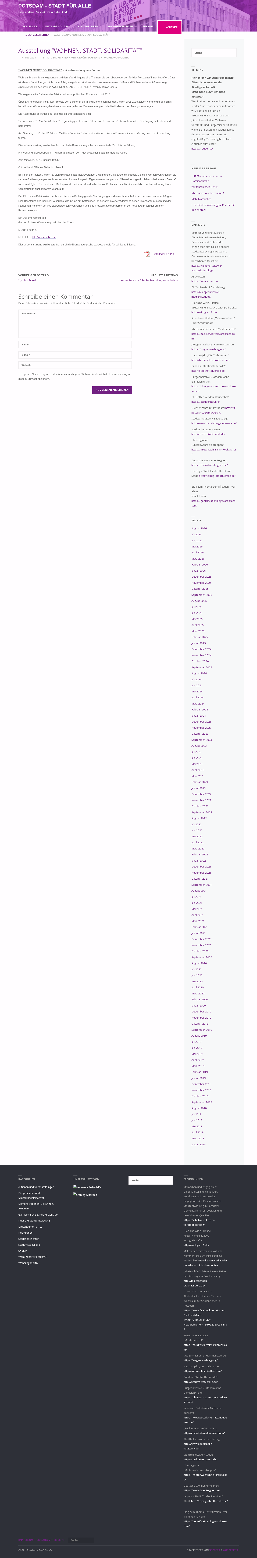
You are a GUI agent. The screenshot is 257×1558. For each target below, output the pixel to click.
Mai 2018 (197, 1126)
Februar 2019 (199, 1072)
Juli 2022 (196, 824)
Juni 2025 (196, 613)
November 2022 (201, 800)
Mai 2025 (197, 619)
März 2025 (198, 631)
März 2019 (198, 1066)
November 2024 (201, 655)
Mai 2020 (197, 981)
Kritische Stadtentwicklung (34, 1220)
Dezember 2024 (201, 649)
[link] (105, 41)
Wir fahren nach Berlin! (204, 187)
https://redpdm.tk (202, 148)
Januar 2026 (198, 570)
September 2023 (201, 739)
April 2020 (197, 987)
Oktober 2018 (200, 1096)
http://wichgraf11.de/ (204, 312)
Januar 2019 (198, 1078)
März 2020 (198, 993)
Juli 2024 (196, 679)
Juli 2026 (196, 534)
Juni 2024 (196, 685)
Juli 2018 (196, 1114)
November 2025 (201, 582)
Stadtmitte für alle (29, 1244)
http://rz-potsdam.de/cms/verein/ (204, 1433)
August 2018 (199, 1108)
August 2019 (199, 1035)
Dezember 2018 (201, 1084)
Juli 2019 (196, 1041)
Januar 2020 (198, 1005)
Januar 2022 (198, 860)
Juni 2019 (196, 1047)
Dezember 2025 (201, 576)
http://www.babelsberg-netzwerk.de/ (214, 423)
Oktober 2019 (200, 1023)
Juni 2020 (196, 975)
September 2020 (201, 957)
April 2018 (197, 1132)
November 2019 (201, 1017)
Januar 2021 (198, 933)
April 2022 (197, 842)
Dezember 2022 (201, 794)
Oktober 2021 (200, 878)
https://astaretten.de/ (204, 281)
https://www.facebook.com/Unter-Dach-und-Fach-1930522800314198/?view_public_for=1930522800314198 (205, 1320)
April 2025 (197, 625)
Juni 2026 (196, 540)
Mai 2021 (197, 909)
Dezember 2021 (201, 866)
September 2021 (201, 884)
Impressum (25, 1540)
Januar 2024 (198, 715)
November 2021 (201, 872)
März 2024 (198, 703)
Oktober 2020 (200, 951)
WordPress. (231, 1550)
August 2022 (199, 818)
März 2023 (198, 776)
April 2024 (197, 697)
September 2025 (201, 594)
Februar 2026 (199, 564)
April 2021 (197, 915)
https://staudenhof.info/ (205, 401)
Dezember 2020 (201, 939)
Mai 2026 (197, 546)
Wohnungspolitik (116, 57)
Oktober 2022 (200, 806)
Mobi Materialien (201, 199)
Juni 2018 (196, 1120)
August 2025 (199, 600)
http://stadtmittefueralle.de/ (208, 370)
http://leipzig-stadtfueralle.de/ (217, 475)
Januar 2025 (198, 643)
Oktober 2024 (200, 661)
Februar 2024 (199, 709)
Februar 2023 (199, 782)
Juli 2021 (196, 896)
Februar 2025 (199, 637)
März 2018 (198, 1138)
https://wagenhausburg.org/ (208, 349)
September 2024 (201, 667)
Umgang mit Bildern (50, 1540)
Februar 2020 (199, 999)
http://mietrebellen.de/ (44, 237)
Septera (214, 1550)
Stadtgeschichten (55, 57)
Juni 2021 (196, 902)
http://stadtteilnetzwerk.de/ (208, 434)
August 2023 (199, 745)
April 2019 (197, 1059)
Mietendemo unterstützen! (207, 193)
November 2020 (201, 945)
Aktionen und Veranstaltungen (36, 1187)
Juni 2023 (196, 757)
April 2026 (197, 552)
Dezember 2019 (201, 1011)
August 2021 (199, 890)
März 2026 (198, 558)
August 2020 (199, 963)
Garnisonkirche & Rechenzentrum (38, 1214)
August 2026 (199, 528)
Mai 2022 (197, 836)
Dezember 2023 (201, 721)
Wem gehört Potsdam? (86, 57)
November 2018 (201, 1090)
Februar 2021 (199, 927)
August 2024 (199, 673)
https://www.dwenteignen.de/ (209, 465)
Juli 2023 (196, 752)
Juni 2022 (196, 830)
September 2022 (201, 812)
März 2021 (198, 921)
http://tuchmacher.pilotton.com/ (210, 360)
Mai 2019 (197, 1054)
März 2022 (198, 848)
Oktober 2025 (200, 588)
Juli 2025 (196, 607)
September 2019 (201, 1029)
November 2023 (201, 727)
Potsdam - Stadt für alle (54, 6)
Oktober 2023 (200, 733)
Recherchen (25, 1232)
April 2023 (197, 770)
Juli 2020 (196, 969)
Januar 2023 (198, 788)
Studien (22, 1250)
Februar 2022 (199, 854)
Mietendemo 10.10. (30, 1226)
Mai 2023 (197, 764)
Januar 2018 (198, 1144)
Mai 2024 (197, 691)
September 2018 (201, 1102)
